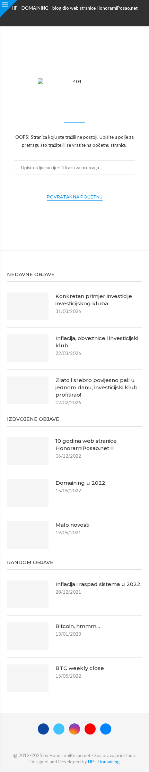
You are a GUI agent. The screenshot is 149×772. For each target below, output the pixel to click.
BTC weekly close (79, 668)
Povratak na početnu (75, 197)
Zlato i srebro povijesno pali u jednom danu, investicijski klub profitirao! (96, 387)
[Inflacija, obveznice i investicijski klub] (28, 348)
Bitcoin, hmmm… (77, 626)
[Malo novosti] (28, 535)
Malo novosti (72, 524)
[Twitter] (65, 17)
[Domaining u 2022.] (28, 493)
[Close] (8, 8)
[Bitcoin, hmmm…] (28, 636)
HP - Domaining (104, 761)
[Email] (92, 17)
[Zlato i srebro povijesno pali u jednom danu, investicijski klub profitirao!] (28, 390)
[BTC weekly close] (28, 678)
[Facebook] (56, 17)
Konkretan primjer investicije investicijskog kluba (93, 300)
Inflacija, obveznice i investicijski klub (96, 342)
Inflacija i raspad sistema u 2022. (98, 584)
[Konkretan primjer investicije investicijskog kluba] (28, 306)
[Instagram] (74, 17)
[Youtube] (83, 17)
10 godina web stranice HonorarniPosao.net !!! (86, 444)
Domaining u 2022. (80, 483)
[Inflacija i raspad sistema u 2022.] (28, 594)
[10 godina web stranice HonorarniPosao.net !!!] (28, 451)
